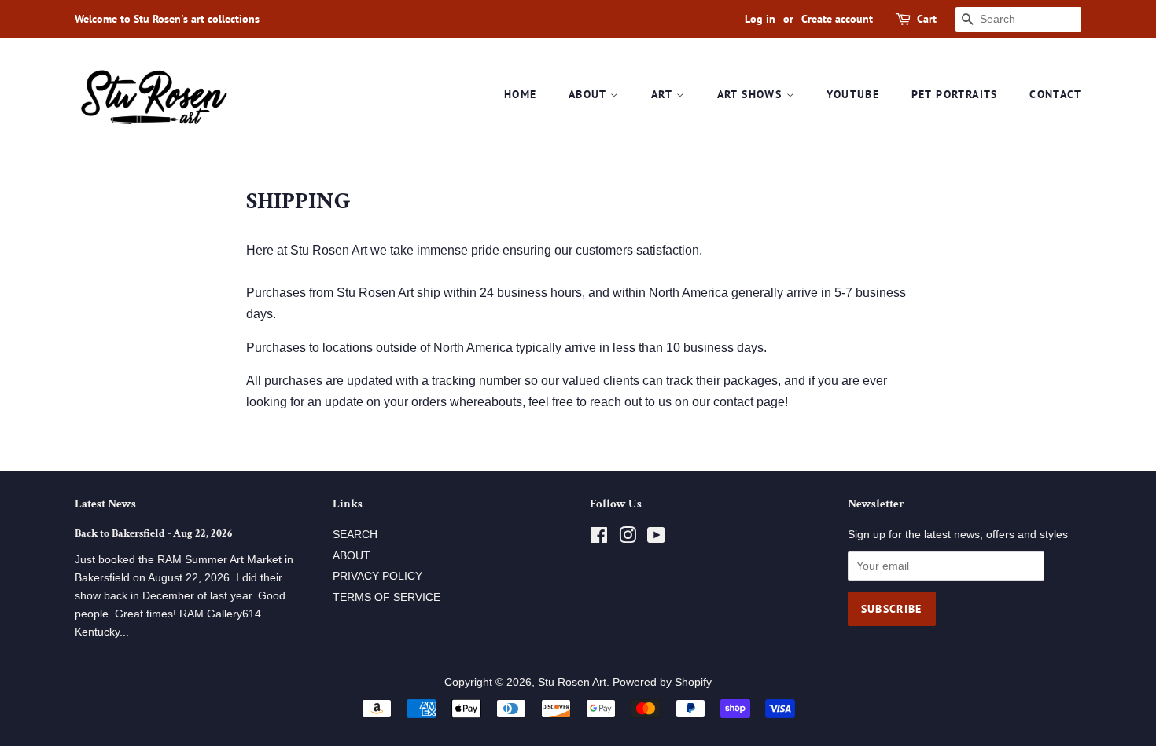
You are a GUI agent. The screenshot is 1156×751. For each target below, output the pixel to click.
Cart (927, 19)
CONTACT (1055, 94)
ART (663, 94)
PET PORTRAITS (954, 94)
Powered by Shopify (662, 682)
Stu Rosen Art (572, 682)
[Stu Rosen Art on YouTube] (656, 538)
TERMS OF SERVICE (386, 597)
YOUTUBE (853, 94)
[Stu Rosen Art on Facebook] (599, 538)
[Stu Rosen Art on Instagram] (627, 538)
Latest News (105, 503)
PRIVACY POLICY (377, 576)
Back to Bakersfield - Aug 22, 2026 (153, 533)
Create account (837, 19)
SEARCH (355, 534)
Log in (760, 19)
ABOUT (589, 94)
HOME (520, 94)
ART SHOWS (751, 94)
